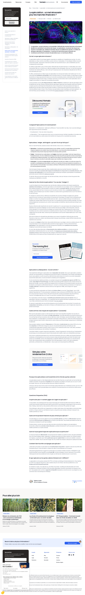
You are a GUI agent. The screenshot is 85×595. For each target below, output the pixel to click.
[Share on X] (76, 482)
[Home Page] (42, 2)
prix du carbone (58, 301)
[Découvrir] (40, 112)
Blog (30, 8)
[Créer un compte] (76, 2)
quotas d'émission (59, 90)
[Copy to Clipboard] (73, 482)
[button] (8, 2)
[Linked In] (71, 555)
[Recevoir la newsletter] (42, 257)
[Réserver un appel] (72, 543)
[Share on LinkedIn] (74, 482)
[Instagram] (69, 555)
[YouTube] (73, 555)
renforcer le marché (49, 174)
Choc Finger (70, 290)
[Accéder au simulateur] (42, 364)
